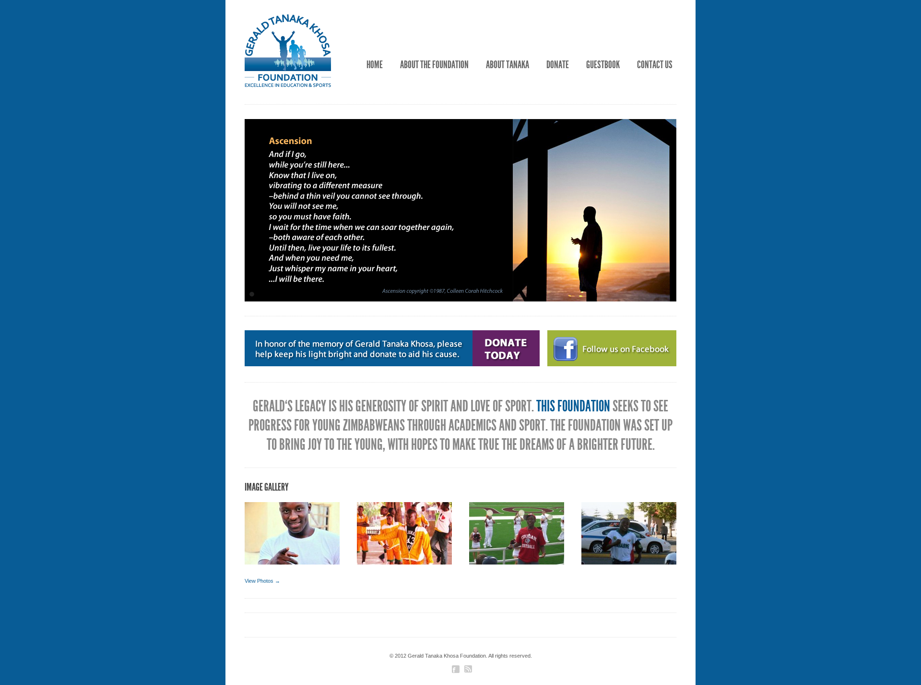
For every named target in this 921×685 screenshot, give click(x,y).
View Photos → (262, 581)
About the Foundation (434, 65)
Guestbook (603, 65)
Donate (557, 65)
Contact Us (655, 65)
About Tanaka (507, 65)
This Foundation (573, 406)
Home (374, 65)
